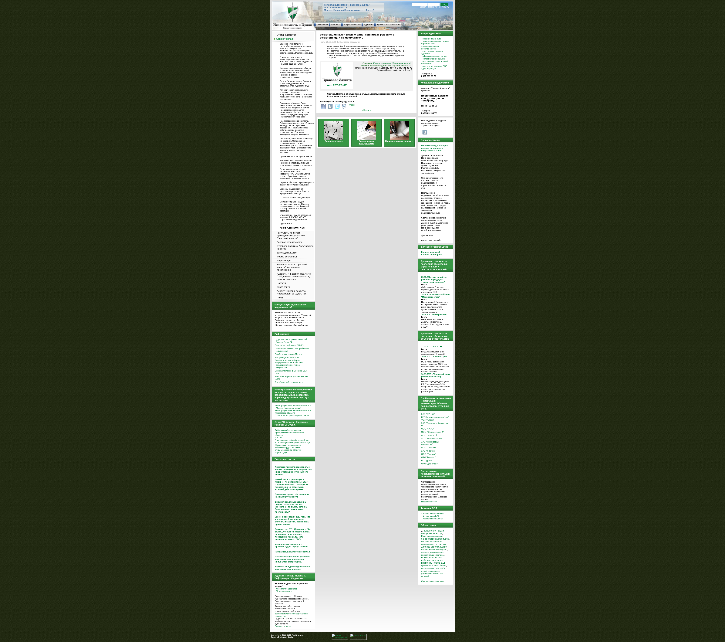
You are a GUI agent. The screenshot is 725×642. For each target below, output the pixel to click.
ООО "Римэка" (428, 454)
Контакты (335, 24)
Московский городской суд (288, 445)
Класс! (352, 105)
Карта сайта (283, 287)
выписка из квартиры (431, 541)
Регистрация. (442, 7)
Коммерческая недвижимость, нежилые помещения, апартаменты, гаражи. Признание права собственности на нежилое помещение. (296, 94)
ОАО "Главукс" (428, 457)
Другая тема (286, 223)
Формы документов (287, 256)
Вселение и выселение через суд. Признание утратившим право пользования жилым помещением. (296, 162)
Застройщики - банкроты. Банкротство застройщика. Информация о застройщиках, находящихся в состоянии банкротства (289, 362)
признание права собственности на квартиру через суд (433, 560)
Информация (284, 260)
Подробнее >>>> (429, 502)
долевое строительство (434, 546)
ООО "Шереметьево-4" (432, 432)
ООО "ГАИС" (427, 429)
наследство (441, 549)
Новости (281, 283)
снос (442, 568)
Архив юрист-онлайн (431, 240)
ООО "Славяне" (429, 447)
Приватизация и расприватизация (296, 156)
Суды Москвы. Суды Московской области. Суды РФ (291, 340)
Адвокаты (368, 24)
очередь (425, 552)
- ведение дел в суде (431, 39)
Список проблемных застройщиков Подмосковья (292, 349)
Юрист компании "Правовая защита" (392, 63)
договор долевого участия (433, 544)
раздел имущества (430, 568)
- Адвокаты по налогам (432, 519)
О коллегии (322, 24)
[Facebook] (323, 106)
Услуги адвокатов (352, 24)
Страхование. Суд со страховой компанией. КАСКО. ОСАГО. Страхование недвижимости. (295, 217)
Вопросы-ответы (283, 626)
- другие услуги (428, 68)
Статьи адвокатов (286, 35)
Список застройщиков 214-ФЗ (289, 345)
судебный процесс (430, 571)
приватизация (436, 552)
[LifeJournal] (344, 106)
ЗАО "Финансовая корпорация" (430, 443)
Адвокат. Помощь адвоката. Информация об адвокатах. (291, 292)
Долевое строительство (388, 24)
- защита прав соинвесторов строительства (435, 42)
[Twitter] (337, 106)
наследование (428, 549)
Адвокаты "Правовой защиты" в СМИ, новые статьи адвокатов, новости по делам (294, 276)
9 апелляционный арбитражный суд (292, 440)
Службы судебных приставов (289, 382)
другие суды (281, 452)
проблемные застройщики (433, 565)
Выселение (429, 531)
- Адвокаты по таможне (432, 513)
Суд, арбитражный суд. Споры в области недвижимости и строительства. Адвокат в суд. (295, 83)
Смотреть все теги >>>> (432, 581)
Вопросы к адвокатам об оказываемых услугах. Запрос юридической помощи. (294, 191)
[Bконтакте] (330, 106)
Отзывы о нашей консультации (295, 197)
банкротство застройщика (435, 539)
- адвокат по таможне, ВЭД (434, 66)
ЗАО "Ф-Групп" (428, 451)
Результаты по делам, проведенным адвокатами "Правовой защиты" (291, 235)
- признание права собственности (430, 47)
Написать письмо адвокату (399, 141)
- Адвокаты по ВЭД (430, 516)
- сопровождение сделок (433, 59)
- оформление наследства (434, 56)
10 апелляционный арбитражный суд (292, 442)
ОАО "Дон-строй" (429, 464)
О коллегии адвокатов (286, 589)
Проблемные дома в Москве (288, 354)
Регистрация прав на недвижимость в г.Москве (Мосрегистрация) (293, 406)
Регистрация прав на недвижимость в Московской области (293, 411)
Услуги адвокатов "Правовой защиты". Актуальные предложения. (292, 267)
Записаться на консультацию (366, 142)
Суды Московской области (288, 450)
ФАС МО (279, 437)
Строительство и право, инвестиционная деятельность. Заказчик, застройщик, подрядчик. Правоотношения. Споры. (296, 60)
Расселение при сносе (432, 536)
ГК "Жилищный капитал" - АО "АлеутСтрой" (435, 418)
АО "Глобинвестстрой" (432, 438)
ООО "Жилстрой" (429, 435)
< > (366, 110)
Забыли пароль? (428, 7)
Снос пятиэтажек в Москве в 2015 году (291, 372)
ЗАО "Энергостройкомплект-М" (435, 424)
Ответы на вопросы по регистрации (292, 415)
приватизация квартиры (432, 555)
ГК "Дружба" (427, 460)
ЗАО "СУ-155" (428, 414)
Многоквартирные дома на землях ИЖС (291, 377)
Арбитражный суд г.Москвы (288, 430)
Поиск (280, 297)
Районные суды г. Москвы (287, 447)
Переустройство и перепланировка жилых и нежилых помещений (297, 183)
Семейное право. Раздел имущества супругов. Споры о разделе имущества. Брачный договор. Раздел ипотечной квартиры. (294, 206)
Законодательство (287, 252)
